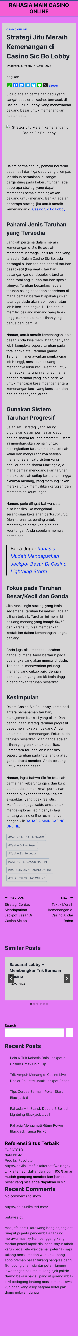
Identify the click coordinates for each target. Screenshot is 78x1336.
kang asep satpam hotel (39, 1287)
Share (53, 86)
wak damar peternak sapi (51, 1249)
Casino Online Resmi (22, 845)
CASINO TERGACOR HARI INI (28, 861)
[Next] (67, 978)
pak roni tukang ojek (42, 1271)
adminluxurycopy (21, 65)
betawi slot (14, 1217)
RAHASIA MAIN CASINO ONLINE (30, 869)
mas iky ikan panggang (37, 1239)
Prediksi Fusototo (19, 1160)
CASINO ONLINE (16, 29)
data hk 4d (13, 1155)
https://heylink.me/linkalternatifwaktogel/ (37, 1166)
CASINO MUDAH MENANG (26, 837)
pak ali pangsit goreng (45, 1276)
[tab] (31, 1004)
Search (10, 1026)
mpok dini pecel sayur (45, 1244)
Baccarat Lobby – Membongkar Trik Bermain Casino (35, 970)
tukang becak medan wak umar (30, 1255)
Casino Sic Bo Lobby (48, 209)
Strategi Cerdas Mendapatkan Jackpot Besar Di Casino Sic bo (18, 909)
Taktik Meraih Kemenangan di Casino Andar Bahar (60, 909)
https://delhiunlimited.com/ (26, 1207)
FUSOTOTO (14, 1150)
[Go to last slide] (11, 978)
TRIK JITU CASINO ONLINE (26, 878)
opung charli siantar (27, 1265)
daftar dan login (40, 1171)
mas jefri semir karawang (25, 1228)
